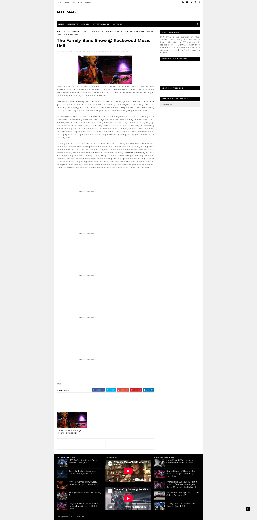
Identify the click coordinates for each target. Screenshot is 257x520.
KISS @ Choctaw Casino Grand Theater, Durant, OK (83, 461)
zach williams (126, 31)
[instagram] (195, 2)
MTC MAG (66, 12)
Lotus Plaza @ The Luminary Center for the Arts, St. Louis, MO (181, 461)
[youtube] (199, 2)
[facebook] (187, 2)
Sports (85, 24)
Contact (87, 2)
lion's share (95, 31)
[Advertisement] (151, 12)
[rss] (183, 2)
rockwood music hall (111, 31)
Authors (117, 24)
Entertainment (101, 24)
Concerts (72, 24)
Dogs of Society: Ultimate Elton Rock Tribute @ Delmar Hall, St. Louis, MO (83, 506)
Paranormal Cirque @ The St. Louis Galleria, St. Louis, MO (182, 494)
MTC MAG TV (76, 2)
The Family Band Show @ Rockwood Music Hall (69, 431)
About (66, 2)
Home (59, 2)
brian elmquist (83, 31)
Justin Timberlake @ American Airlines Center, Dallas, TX (83, 472)
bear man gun (70, 31)
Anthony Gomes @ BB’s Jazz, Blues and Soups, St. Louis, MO (83, 483)
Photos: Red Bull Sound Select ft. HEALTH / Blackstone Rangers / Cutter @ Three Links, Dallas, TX (181, 484)
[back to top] (248, 509)
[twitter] (191, 2)
